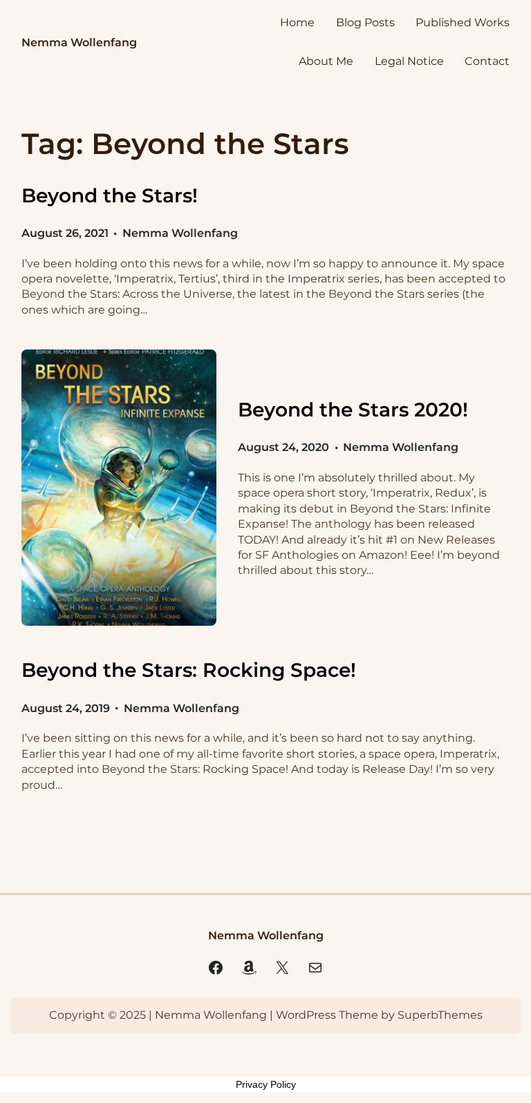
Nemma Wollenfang (79, 42)
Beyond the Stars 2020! (353, 409)
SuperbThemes (440, 1015)
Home (297, 22)
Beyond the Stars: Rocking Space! (188, 670)
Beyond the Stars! (109, 195)
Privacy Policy (266, 1084)
